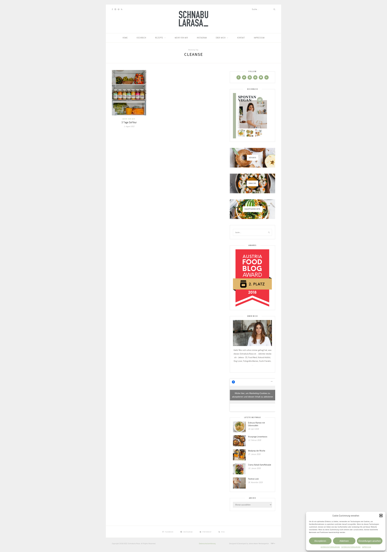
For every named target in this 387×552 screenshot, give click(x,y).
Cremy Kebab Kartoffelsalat (259, 464)
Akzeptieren (320, 541)
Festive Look (253, 478)
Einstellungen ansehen (370, 541)
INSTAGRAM (202, 37)
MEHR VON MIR (181, 37)
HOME (125, 37)
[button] (380, 515)
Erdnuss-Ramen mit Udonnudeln (256, 424)
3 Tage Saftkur (129, 122)
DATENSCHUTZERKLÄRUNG (330, 547)
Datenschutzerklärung (207, 543)
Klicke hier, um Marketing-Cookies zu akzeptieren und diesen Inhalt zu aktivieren (252, 395)
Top (272, 543)
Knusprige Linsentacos (257, 436)
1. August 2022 (129, 126)
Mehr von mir (128, 119)
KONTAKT (241, 37)
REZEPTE (159, 37)
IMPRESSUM (366, 547)
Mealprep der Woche (256, 450)
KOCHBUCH (141, 37)
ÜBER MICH (221, 37)
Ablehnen (344, 541)
